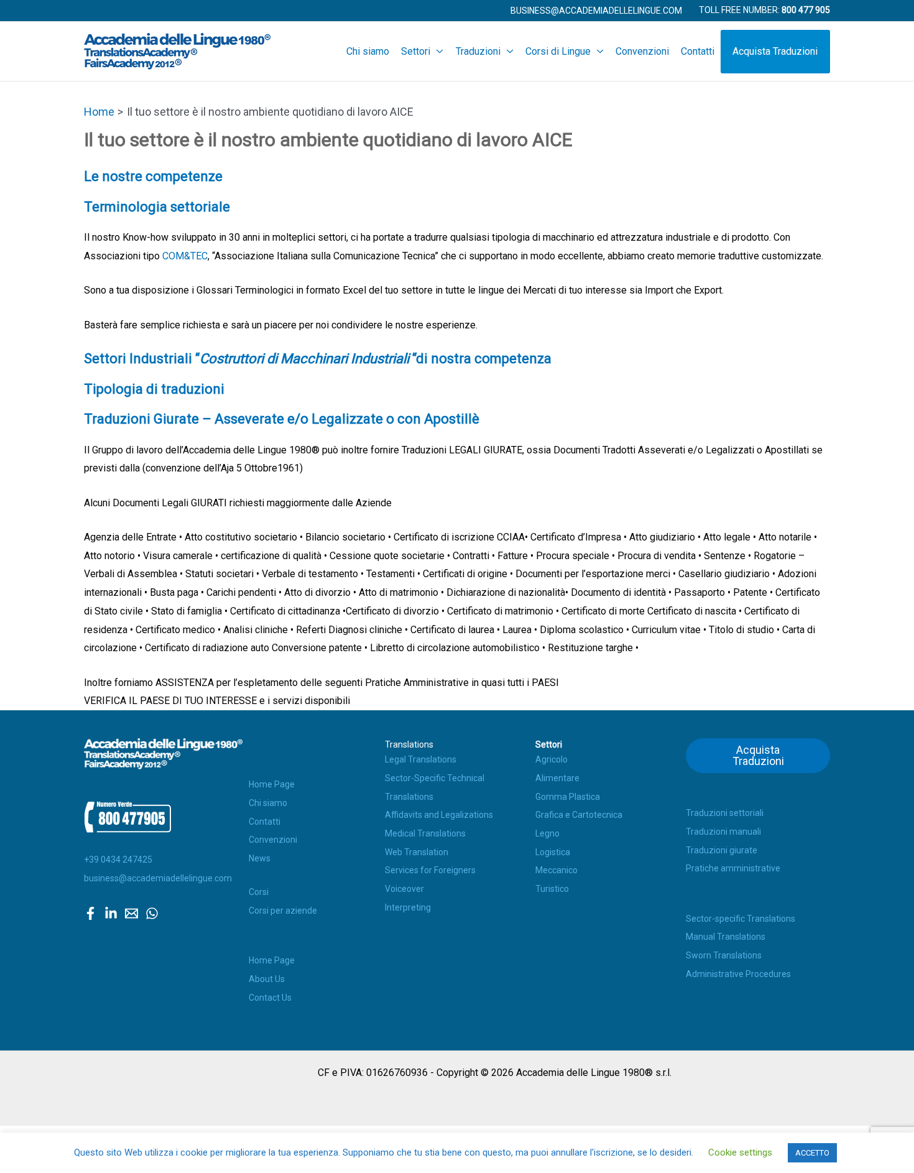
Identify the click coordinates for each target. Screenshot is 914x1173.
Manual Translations (725, 937)
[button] (596, 10)
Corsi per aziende (283, 911)
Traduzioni (478, 51)
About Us (267, 979)
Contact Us (270, 998)
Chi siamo (367, 51)
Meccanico (556, 870)
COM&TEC (185, 256)
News (259, 858)
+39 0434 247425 (118, 860)
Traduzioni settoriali (725, 813)
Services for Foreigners (430, 870)
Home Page (272, 784)
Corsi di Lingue (558, 51)
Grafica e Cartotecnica (578, 815)
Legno (547, 833)
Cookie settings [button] (740, 1152)
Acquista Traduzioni (775, 51)
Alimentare (557, 778)
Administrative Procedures (738, 974)
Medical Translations (425, 833)
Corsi (259, 892)
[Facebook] (90, 913)
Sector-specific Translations (740, 919)
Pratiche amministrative (733, 868)
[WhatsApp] (152, 913)
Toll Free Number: (764, 10)
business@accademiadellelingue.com (158, 878)
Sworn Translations (724, 955)
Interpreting (408, 907)
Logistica (552, 852)
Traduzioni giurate (721, 850)
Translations (409, 744)
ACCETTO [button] (812, 1152)
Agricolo (551, 759)
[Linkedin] (111, 913)
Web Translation (416, 852)
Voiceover (404, 889)
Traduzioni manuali (723, 832)
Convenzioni (642, 51)
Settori (415, 51)
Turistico (552, 889)
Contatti (697, 51)
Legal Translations (420, 759)
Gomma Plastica (567, 797)
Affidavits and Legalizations (439, 815)
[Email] (131, 913)
